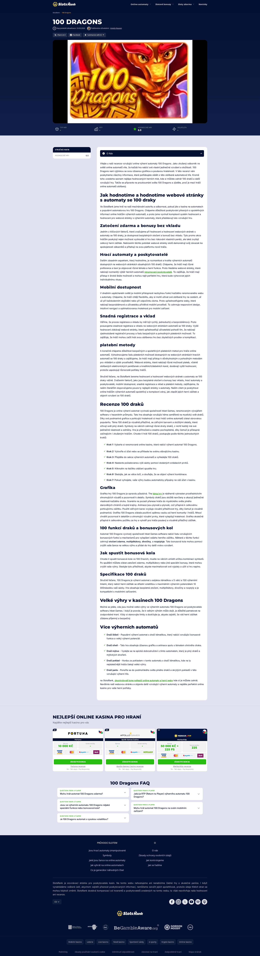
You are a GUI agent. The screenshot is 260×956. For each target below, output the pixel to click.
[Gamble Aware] (136, 927)
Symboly (107, 855)
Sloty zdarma (185, 4)
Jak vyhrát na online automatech (107, 865)
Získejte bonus (78, 762)
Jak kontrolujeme (155, 860)
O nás (155, 850)
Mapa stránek (195, 952)
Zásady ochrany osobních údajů (155, 855)
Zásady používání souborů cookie (90, 952)
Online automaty (139, 4)
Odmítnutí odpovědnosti (123, 952)
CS (56, 901)
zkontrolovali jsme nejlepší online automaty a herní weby (144, 680)
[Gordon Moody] (173, 927)
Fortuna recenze (78, 766)
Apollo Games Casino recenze (130, 766)
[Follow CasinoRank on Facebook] (172, 902)
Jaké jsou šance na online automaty (107, 860)
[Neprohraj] (92, 927)
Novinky (203, 4)
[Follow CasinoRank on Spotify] (198, 902)
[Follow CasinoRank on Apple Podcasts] (204, 902)
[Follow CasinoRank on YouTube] (191, 902)
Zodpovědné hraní (173, 952)
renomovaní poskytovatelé (158, 272)
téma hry (157, 493)
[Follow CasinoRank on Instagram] (178, 902)
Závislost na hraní (150, 952)
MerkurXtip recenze (182, 766)
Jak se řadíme (155, 865)
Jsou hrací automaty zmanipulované (107, 850)
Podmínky (63, 952)
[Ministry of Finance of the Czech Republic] (74, 927)
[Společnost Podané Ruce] (106, 927)
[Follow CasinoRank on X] (185, 902)
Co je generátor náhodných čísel (107, 870)
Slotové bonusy (163, 4)
